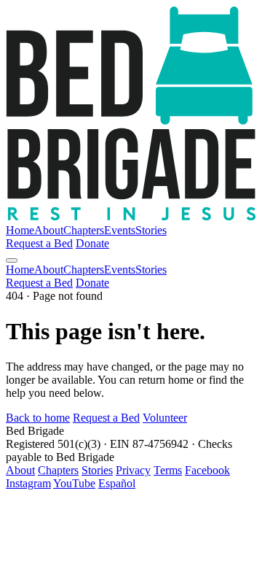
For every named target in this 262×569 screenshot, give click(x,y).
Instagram (28, 483)
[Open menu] (11, 260)
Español (116, 483)
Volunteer (165, 417)
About (48, 230)
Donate (92, 243)
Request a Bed (39, 243)
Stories (151, 230)
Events (119, 230)
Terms (168, 470)
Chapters (83, 230)
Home (20, 230)
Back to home (38, 417)
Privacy (133, 470)
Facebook (207, 470)
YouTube (74, 483)
